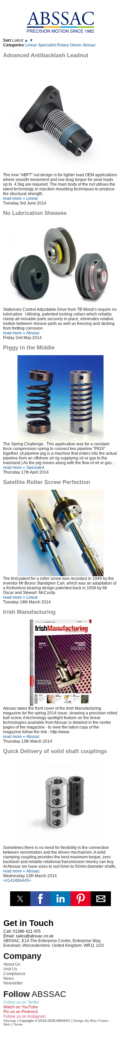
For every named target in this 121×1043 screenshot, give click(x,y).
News (8, 978)
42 (12, 880)
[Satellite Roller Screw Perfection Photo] (60, 533)
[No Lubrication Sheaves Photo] (60, 264)
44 (21, 880)
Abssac (89, 45)
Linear (31, 45)
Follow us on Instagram (24, 1016)
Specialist (47, 45)
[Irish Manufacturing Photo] (60, 663)
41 (7, 880)
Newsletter (13, 983)
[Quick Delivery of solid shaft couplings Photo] (60, 802)
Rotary (63, 45)
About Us (11, 964)
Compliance (14, 973)
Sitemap (9, 1020)
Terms (18, 1024)
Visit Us (10, 969)
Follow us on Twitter (21, 1002)
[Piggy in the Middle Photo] (60, 398)
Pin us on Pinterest (20, 1011)
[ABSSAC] (60, 20)
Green (75, 45)
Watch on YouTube (20, 1007)
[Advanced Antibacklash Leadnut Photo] (60, 118)
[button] (20, 898)
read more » (14, 198)
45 (26, 880)
